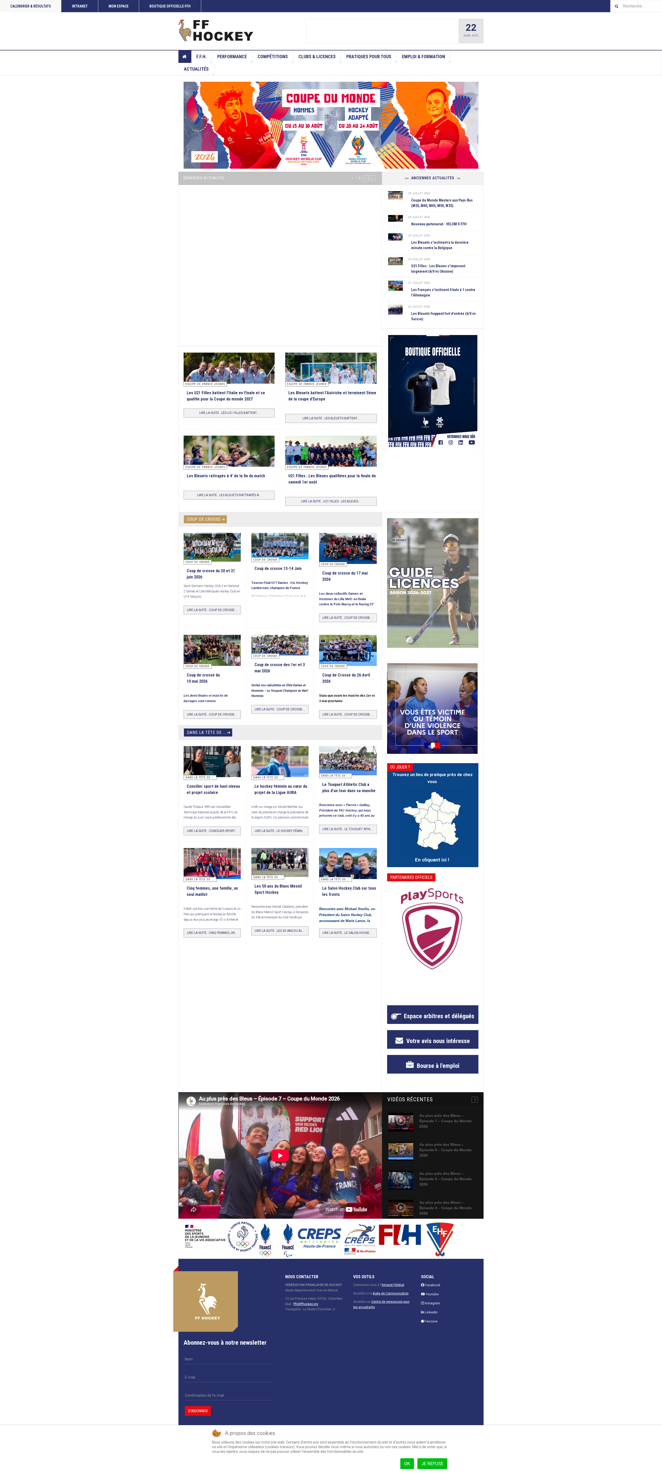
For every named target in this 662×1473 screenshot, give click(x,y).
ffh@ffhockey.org (306, 1310)
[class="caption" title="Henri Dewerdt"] (212, 553)
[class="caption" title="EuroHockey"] (331, 388)
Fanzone (431, 1327)
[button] (366, 178)
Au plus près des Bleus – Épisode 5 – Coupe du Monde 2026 (445, 1184)
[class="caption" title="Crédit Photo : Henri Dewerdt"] (325, 31)
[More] (474, 1106)
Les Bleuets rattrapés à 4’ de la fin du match (226, 481)
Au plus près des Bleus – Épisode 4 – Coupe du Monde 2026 (445, 1213)
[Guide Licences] (432, 589)
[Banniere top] (331, 125)
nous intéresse (437, 1047)
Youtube (432, 1300)
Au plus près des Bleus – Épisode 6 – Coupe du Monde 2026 (445, 1155)
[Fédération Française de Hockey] (215, 30)
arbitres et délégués (439, 1022)
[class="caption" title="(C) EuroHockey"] (395, 285)
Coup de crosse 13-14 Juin (278, 574)
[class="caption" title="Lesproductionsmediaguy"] (331, 466)
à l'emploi (437, 1071)
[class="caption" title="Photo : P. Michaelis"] (280, 551)
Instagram (432, 1309)
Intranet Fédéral (393, 1291)
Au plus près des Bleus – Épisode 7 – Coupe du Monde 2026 (445, 1126)
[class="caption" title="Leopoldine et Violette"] (212, 769)
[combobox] (636, 6)
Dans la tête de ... (206, 738)
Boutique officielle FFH (170, 6)
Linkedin (431, 1318)
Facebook (432, 1291)
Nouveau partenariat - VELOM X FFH (439, 224)
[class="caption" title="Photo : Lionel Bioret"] (280, 768)
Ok (407, 1463)
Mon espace (119, 6)
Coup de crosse (204, 525)
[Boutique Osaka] (432, 391)
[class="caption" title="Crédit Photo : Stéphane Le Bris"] (348, 658)
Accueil (184, 56)
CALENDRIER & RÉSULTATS (30, 6)
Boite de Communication (391, 1299)
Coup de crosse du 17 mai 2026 (374, 31)
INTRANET (80, 6)
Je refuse (432, 1463)
